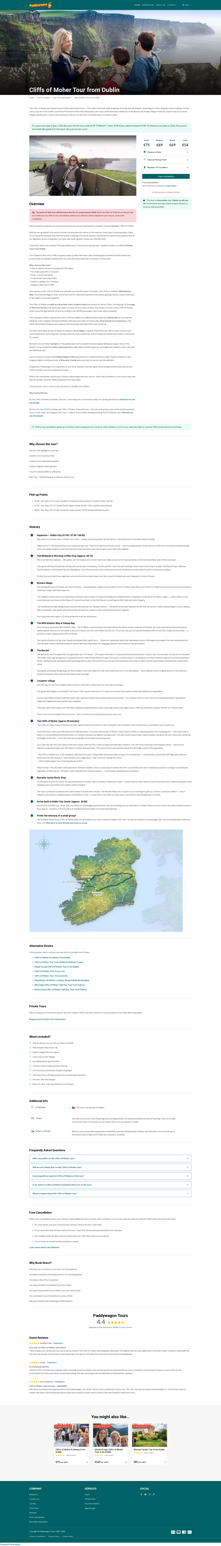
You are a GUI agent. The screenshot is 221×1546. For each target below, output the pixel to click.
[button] (166, 152)
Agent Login (90, 1508)
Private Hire (148, 5)
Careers (32, 1503)
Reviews (33, 1512)
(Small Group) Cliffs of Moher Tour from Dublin (56, 966)
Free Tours (34, 1508)
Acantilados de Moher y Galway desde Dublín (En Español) (61, 980)
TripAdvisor (58, 1343)
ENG (187, 5)
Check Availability (166, 176)
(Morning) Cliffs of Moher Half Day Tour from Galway (59, 985)
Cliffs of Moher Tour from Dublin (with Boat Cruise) (58, 962)
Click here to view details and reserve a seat (66, 823)
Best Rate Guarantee (38, 1521)
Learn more (170, 185)
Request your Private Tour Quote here (47, 1019)
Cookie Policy (67, 1536)
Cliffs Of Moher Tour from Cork (49, 971)
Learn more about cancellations (44, 1247)
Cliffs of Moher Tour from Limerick (51, 975)
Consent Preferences (10, 1544)
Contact (171, 5)
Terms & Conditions (37, 1536)
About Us (160, 5)
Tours (137, 5)
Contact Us (34, 1499)
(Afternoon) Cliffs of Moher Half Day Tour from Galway (60, 989)
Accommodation (92, 1503)
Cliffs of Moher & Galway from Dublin (52, 957)
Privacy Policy (53, 1536)
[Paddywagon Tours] (40, 5)
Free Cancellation (37, 1517)
